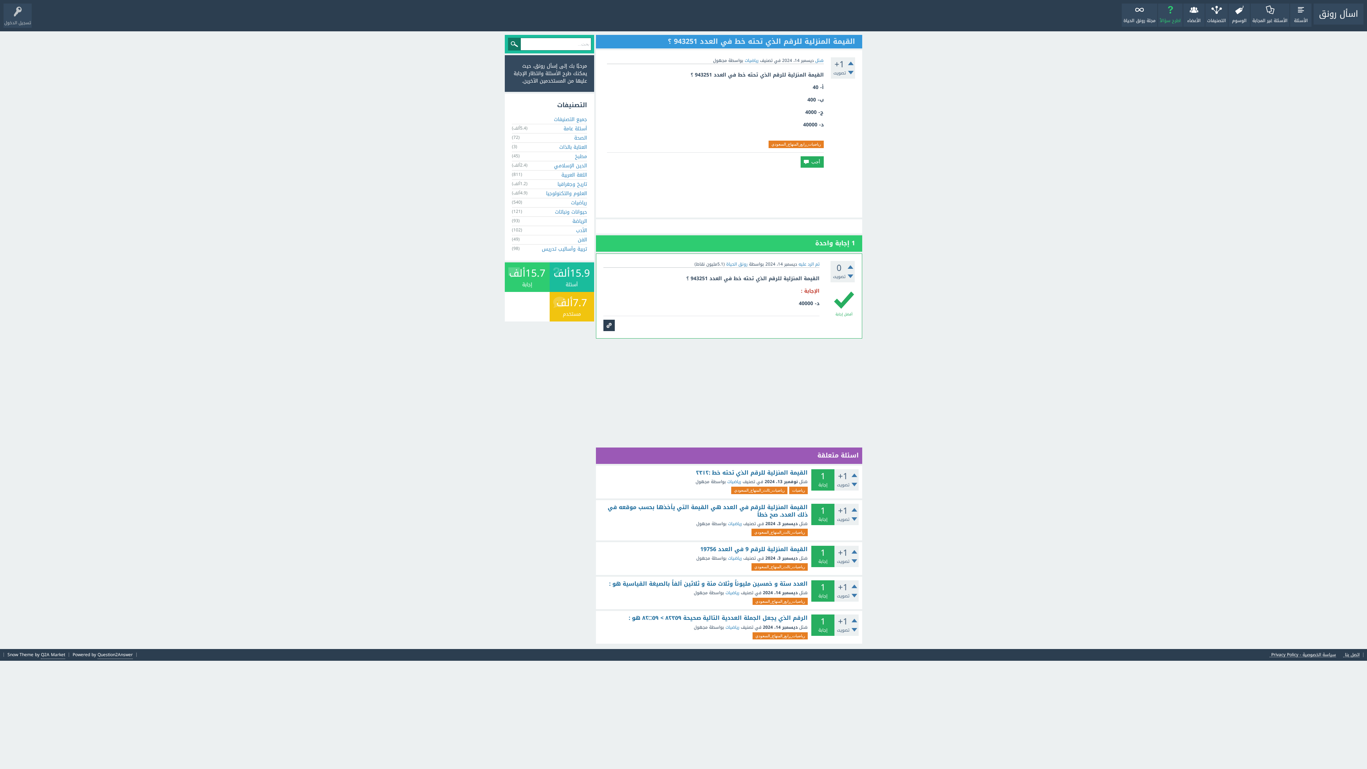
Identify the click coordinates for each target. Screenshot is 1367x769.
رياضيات (752, 60)
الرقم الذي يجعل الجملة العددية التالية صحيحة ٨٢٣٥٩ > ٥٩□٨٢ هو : (718, 618)
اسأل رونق (1338, 14)
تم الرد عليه (808, 264)
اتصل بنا (1352, 655)
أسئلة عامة (575, 129)
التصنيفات (1216, 20)
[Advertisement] (729, 192)
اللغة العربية (574, 175)
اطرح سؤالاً (1170, 20)
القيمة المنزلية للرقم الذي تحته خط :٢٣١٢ (752, 472)
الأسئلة (1301, 20)
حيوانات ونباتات (571, 212)
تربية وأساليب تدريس (564, 249)
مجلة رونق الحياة (1140, 20)
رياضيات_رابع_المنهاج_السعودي (796, 144)
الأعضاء (1194, 20)
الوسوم (1239, 20)
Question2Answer (115, 655)
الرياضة (579, 221)
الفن (582, 240)
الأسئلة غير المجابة (1270, 20)
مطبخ (581, 156)
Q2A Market (53, 655)
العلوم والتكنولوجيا (566, 193)
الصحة (580, 138)
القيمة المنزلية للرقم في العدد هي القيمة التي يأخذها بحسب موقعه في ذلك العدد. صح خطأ (708, 511)
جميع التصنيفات (570, 119)
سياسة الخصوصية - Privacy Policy (1303, 655)
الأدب (581, 230)
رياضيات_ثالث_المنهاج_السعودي (759, 490)
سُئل (819, 60)
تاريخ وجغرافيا (572, 184)
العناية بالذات (573, 147)
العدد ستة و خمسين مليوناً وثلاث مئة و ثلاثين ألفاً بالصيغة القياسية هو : (708, 584)
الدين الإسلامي (570, 166)
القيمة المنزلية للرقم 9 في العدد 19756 (754, 549)
